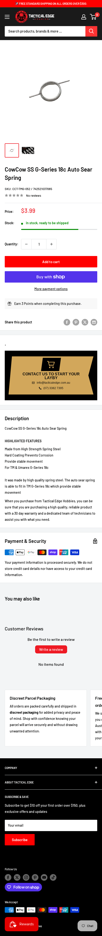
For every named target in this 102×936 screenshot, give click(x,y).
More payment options (51, 289)
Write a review (51, 649)
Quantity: (11, 244)
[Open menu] (7, 17)
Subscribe (20, 840)
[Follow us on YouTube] (44, 877)
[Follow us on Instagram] (26, 877)
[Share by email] (94, 322)
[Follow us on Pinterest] (35, 877)
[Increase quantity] (51, 244)
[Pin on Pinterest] (76, 322)
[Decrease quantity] (26, 244)
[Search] (91, 31)
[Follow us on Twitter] (17, 877)
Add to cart (51, 262)
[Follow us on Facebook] (8, 877)
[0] (93, 17)
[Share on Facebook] (67, 322)
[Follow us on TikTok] (53, 877)
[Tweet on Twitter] (85, 322)
